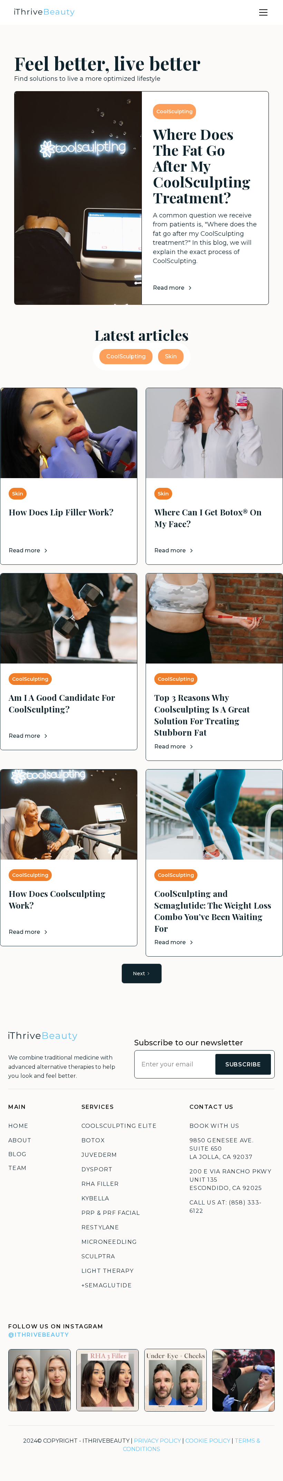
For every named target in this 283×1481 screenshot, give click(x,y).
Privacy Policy (157, 1441)
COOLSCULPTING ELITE (119, 1126)
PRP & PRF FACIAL (110, 1213)
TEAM (17, 1168)
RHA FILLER (100, 1184)
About (19, 1140)
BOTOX (93, 1140)
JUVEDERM (99, 1155)
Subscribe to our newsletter (188, 1042)
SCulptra (98, 1256)
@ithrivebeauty (38, 1335)
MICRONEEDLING (109, 1242)
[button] (262, 12)
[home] (44, 12)
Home (18, 1126)
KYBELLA (95, 1198)
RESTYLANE (100, 1227)
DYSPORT (97, 1169)
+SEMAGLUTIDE (106, 1285)
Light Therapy (107, 1271)
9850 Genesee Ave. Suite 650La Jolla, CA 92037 (221, 1148)
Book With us (214, 1126)
